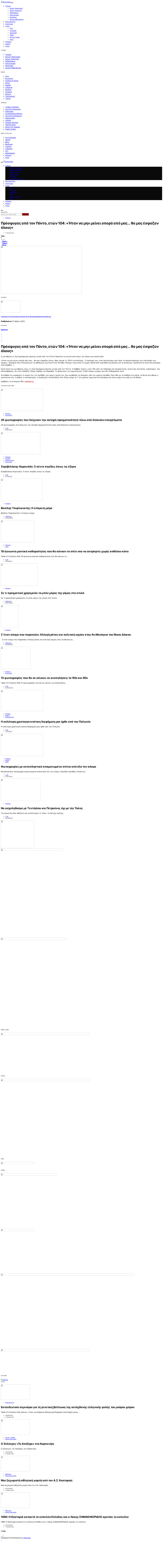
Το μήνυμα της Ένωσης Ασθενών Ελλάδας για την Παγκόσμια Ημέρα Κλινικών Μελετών (26, 316)
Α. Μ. (6, 428)
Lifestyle (8, 87)
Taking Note (10, 125)
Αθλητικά (8, 1474)
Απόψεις (8, 42)
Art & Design (10, 137)
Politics (8, 89)
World (7, 140)
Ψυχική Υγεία (15, 37)
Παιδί (12, 35)
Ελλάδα (7, 458)
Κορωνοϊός (8, 462)
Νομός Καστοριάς (16, 8)
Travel (7, 98)
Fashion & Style (11, 81)
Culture (8, 146)
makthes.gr (29, 381)
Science (8, 92)
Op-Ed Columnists (13, 109)
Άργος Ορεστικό (16, 10)
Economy (9, 78)
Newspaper (10, 153)
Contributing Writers (13, 114)
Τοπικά (8, 6)
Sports (8, 94)
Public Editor (10, 129)
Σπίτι (11, 39)
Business (9, 144)
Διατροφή (13, 33)
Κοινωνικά (8, 415)
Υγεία (7, 26)
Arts (7, 76)
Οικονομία (9, 24)
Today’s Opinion (12, 107)
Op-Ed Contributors (13, 116)
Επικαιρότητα (10, 22)
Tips (11, 28)
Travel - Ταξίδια (10, 1437)
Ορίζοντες (4, 330)
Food (7, 83)
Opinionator (10, 118)
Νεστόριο (13, 17)
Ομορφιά (13, 30)
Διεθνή (7, 44)
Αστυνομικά (14, 15)
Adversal (27, 1538)
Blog (7, 142)
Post (7, 157)
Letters (8, 120)
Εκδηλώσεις (14, 13)
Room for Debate (12, 127)
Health (8, 85)
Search (25, 214)
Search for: (4, 212)
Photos (8, 155)
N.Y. (7, 151)
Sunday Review (11, 122)
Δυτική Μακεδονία (17, 19)
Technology (10, 96)
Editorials (9, 111)
